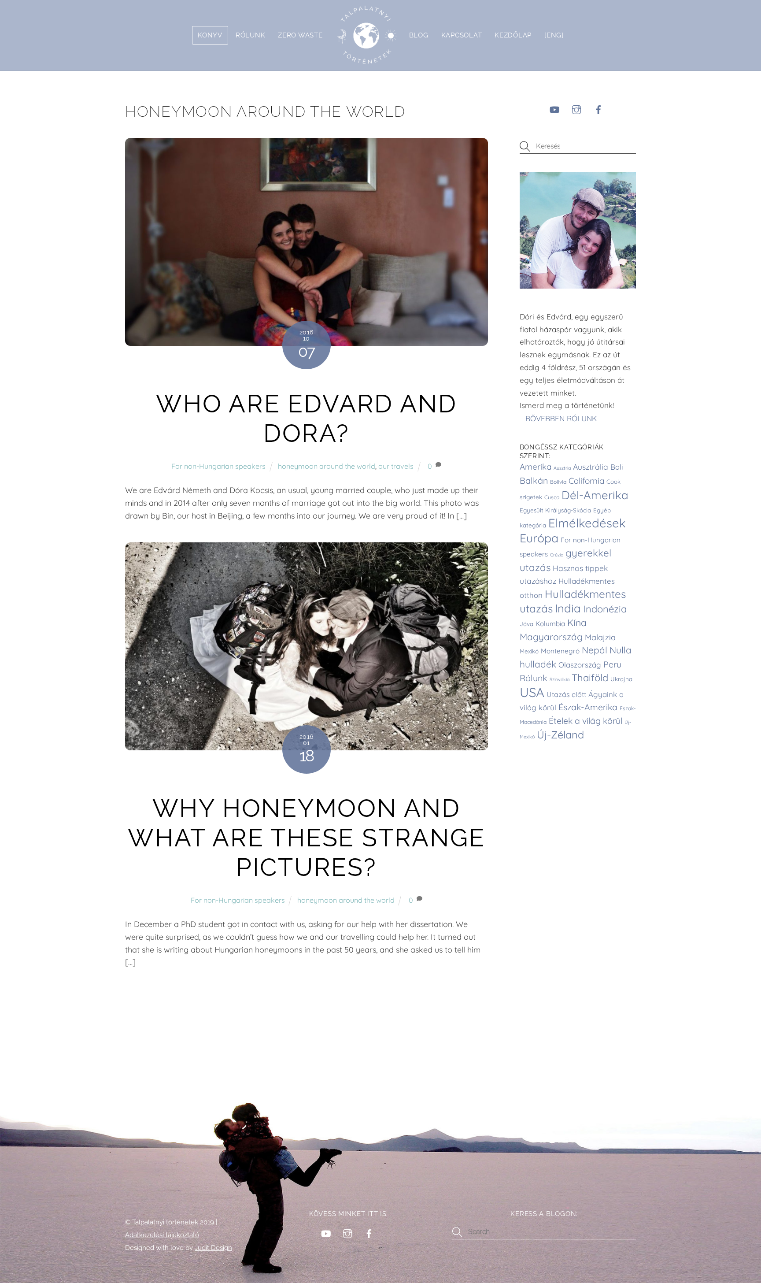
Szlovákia (559, 679)
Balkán (534, 480)
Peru (612, 664)
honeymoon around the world (326, 466)
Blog (419, 35)
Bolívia (558, 481)
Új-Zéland (560, 734)
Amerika (535, 466)
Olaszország (579, 664)
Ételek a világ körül (585, 721)
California (586, 480)
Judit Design (213, 1247)
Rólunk (250, 35)
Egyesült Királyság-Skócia (555, 510)
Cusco (551, 497)
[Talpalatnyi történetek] (366, 35)
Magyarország (551, 636)
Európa (539, 537)
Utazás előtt (566, 694)
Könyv (210, 35)
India (568, 608)
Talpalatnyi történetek (165, 1222)
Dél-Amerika (595, 495)
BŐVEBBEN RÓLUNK (562, 418)
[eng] (554, 35)
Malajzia (600, 637)
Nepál (594, 650)
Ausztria (562, 468)
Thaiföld (590, 677)
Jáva (526, 623)
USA (532, 692)
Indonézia (605, 609)
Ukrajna (621, 678)
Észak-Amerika (587, 707)
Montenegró (560, 651)
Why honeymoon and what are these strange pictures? (306, 838)
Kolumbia (550, 623)
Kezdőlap (513, 35)
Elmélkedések (587, 522)
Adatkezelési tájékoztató (162, 1235)
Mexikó (529, 651)
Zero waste (300, 35)
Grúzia (556, 555)
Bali (616, 466)
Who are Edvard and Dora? (306, 418)
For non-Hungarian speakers (218, 466)
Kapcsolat (461, 35)
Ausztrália (590, 466)
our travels (396, 466)
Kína (577, 622)
